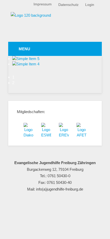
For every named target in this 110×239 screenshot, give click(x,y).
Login (89, 5)
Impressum (43, 4)
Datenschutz (68, 5)
